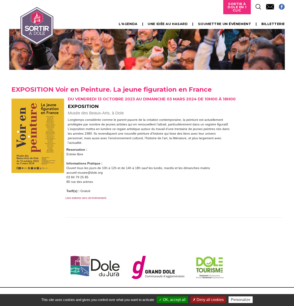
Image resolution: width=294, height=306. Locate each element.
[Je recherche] (256, 5)
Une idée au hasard (168, 24)
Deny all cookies (210, 300)
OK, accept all (174, 300)
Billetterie (273, 24)
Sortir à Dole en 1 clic (237, 7)
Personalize (240, 300)
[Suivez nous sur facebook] (279, 5)
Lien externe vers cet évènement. (86, 198)
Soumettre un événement (224, 24)
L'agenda (128, 24)
